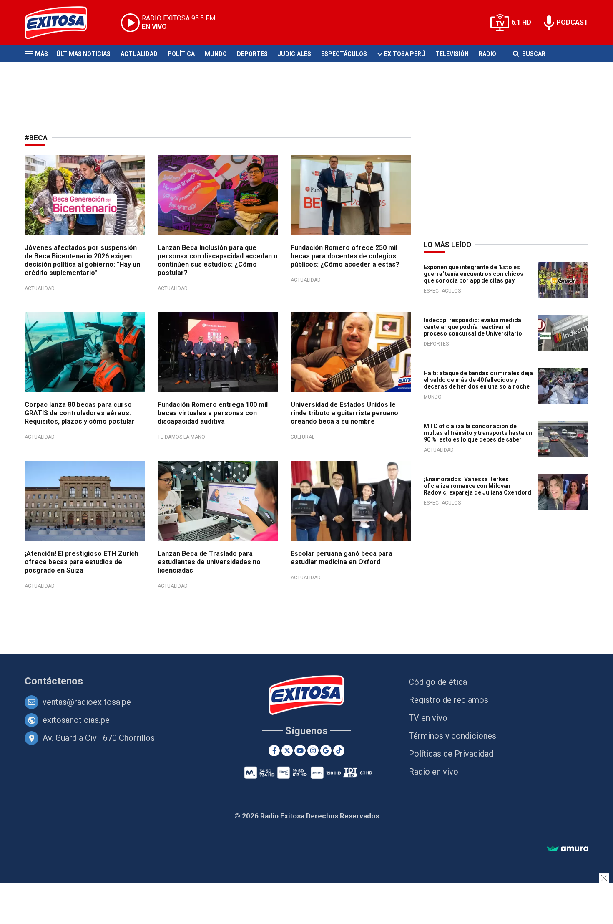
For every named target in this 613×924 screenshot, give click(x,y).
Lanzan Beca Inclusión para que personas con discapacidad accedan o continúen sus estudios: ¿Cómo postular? (218, 260)
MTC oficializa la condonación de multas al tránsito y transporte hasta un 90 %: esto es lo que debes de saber (478, 433)
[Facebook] (274, 750)
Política (181, 53)
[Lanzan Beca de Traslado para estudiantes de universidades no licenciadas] (218, 501)
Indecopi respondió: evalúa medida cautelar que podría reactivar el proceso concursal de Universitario (473, 327)
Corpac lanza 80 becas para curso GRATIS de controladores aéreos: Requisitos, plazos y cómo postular (80, 413)
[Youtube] (300, 750)
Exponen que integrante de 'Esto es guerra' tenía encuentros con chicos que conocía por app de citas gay (473, 274)
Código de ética (438, 682)
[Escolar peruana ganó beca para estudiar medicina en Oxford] (351, 501)
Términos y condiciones (452, 736)
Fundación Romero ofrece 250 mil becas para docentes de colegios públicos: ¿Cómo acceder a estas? (345, 256)
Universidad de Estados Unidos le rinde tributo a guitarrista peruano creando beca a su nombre (344, 413)
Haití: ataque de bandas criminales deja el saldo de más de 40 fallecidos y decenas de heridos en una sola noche (478, 380)
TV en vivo (428, 718)
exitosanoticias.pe (76, 720)
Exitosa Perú (404, 53)
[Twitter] (287, 750)
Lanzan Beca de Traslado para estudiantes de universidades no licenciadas (209, 562)
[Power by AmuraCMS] (567, 849)
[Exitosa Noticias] (62, 22)
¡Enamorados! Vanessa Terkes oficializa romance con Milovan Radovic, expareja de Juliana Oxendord (477, 486)
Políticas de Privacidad (451, 754)
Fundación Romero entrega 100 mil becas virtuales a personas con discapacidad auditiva (213, 413)
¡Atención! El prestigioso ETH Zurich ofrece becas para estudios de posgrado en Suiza (81, 562)
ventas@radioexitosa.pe (87, 702)
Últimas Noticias (83, 53)
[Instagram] (313, 750)
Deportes (252, 53)
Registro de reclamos (448, 700)
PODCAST (572, 22)
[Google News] (326, 750)
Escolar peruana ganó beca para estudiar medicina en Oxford (341, 558)
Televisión (452, 53)
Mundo (216, 53)
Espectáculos (344, 53)
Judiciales (294, 53)
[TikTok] (338, 750)
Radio (487, 53)
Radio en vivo (433, 772)
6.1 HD (521, 22)
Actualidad (139, 53)
